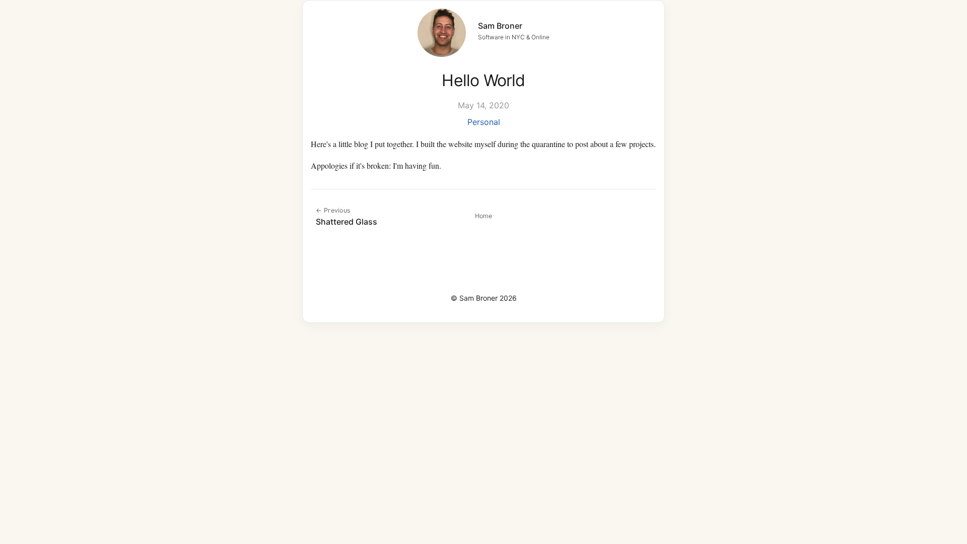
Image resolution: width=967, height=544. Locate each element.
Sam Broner (500, 26)
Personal (483, 122)
